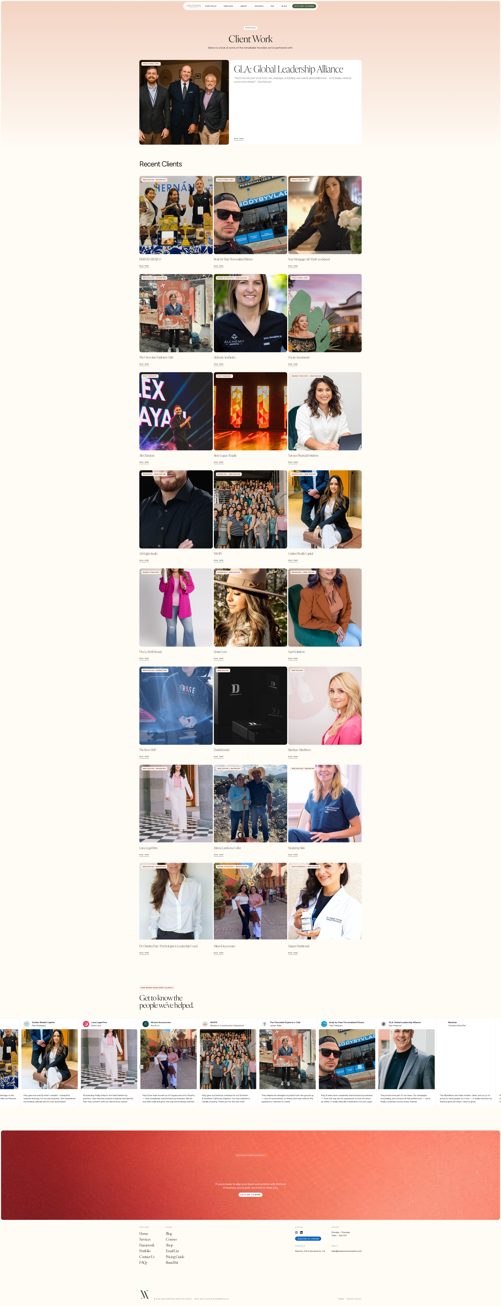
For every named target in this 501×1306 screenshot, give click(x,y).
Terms (341, 1299)
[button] (228, 6)
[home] (194, 6)
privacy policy (354, 1299)
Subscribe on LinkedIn (308, 1238)
